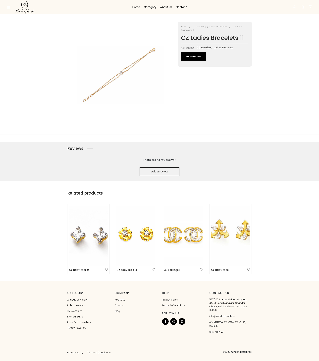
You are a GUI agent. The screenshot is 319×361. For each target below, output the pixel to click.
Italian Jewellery (76, 305)
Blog (117, 311)
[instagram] (173, 321)
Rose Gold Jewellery (79, 322)
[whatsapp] (182, 321)
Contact (181, 7)
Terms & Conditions (173, 305)
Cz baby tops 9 (79, 270)
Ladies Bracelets (219, 26)
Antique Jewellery (77, 299)
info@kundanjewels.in (222, 316)
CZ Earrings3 (172, 270)
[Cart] (310, 7)
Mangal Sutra (75, 316)
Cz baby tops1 (220, 270)
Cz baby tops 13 (126, 270)
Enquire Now (193, 56)
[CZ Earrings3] (183, 236)
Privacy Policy (170, 299)
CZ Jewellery (199, 26)
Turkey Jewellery (76, 327)
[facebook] (165, 321)
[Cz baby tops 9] (88, 236)
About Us (166, 7)
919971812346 (216, 332)
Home (136, 7)
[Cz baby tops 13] (135, 236)
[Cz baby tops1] (230, 236)
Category (150, 7)
